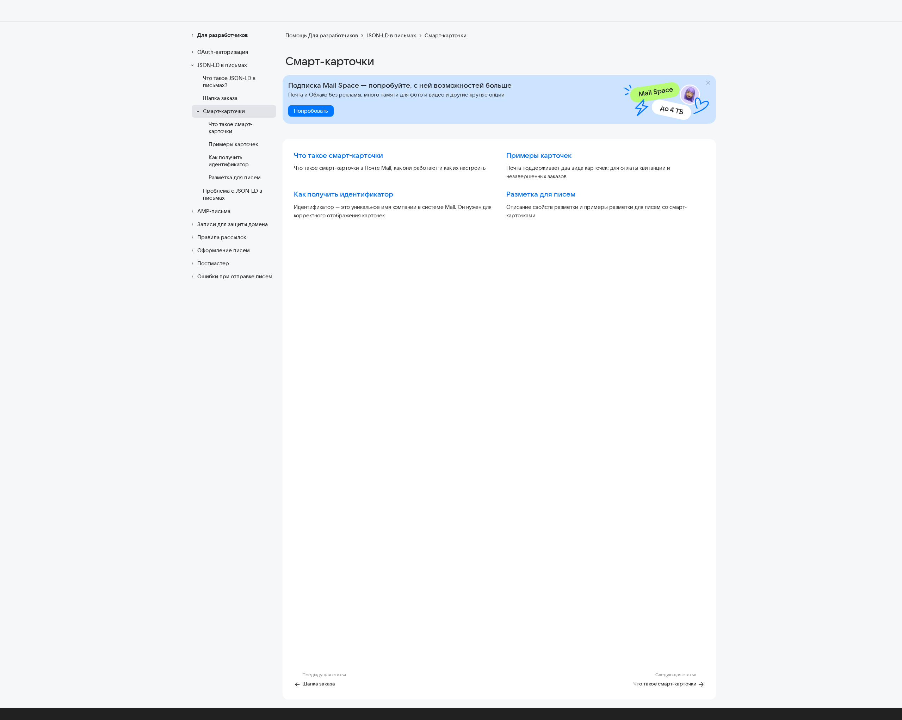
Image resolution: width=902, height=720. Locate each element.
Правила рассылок (221, 237)
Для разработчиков (222, 35)
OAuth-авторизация (222, 52)
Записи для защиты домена (232, 224)
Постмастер (213, 263)
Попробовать (311, 110)
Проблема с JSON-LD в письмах (232, 194)
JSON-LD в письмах (222, 65)
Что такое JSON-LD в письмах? (229, 81)
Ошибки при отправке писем (234, 276)
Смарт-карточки (224, 111)
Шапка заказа (220, 98)
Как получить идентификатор (229, 161)
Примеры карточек (233, 144)
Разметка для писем (235, 177)
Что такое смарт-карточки (230, 128)
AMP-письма (213, 211)
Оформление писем (223, 250)
